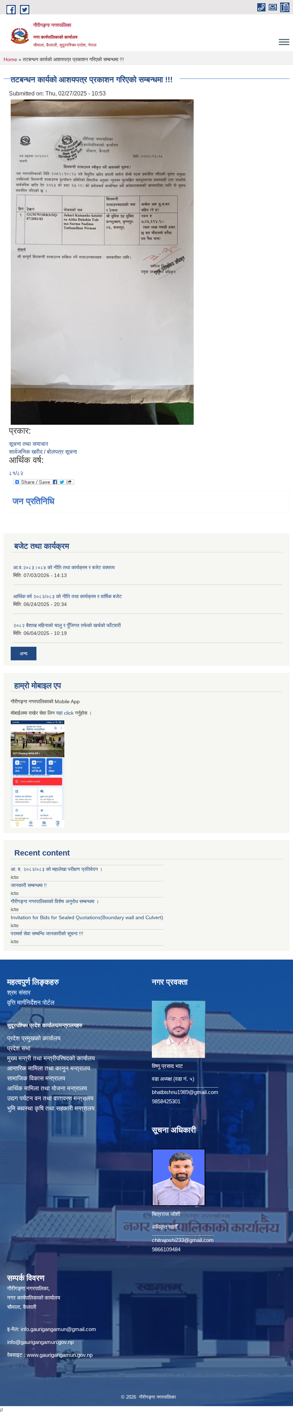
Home (10, 59)
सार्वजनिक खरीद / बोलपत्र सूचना (43, 452)
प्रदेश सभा (18, 1048)
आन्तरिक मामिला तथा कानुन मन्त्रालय (48, 1068)
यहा (60, 713)
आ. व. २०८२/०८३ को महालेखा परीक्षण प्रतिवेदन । (57, 869)
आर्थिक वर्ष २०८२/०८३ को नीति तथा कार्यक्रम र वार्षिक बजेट (67, 596)
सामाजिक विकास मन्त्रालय (36, 1078)
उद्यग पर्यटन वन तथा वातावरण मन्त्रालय (50, 1098)
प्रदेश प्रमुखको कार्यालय (33, 1038)
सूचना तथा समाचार (28, 444)
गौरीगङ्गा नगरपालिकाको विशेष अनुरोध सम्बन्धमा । (55, 901)
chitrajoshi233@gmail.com (183, 1240)
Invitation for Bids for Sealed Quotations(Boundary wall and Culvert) (87, 917)
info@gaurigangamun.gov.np (40, 1342)
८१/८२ (16, 473)
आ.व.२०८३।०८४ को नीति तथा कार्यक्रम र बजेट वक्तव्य (64, 567)
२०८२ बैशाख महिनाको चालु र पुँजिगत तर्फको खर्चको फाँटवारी (67, 625)
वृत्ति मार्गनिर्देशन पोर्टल (30, 1002)
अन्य (24, 653)
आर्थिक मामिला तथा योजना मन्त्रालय (47, 1088)
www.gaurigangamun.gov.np (60, 1355)
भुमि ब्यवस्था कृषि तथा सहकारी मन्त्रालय (50, 1108)
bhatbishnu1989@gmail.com (185, 1092)
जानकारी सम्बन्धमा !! (29, 885)
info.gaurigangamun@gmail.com (58, 1329)
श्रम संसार (18, 992)
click (69, 713)
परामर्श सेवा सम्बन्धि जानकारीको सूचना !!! (47, 933)
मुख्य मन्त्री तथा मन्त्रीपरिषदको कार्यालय (51, 1058)
